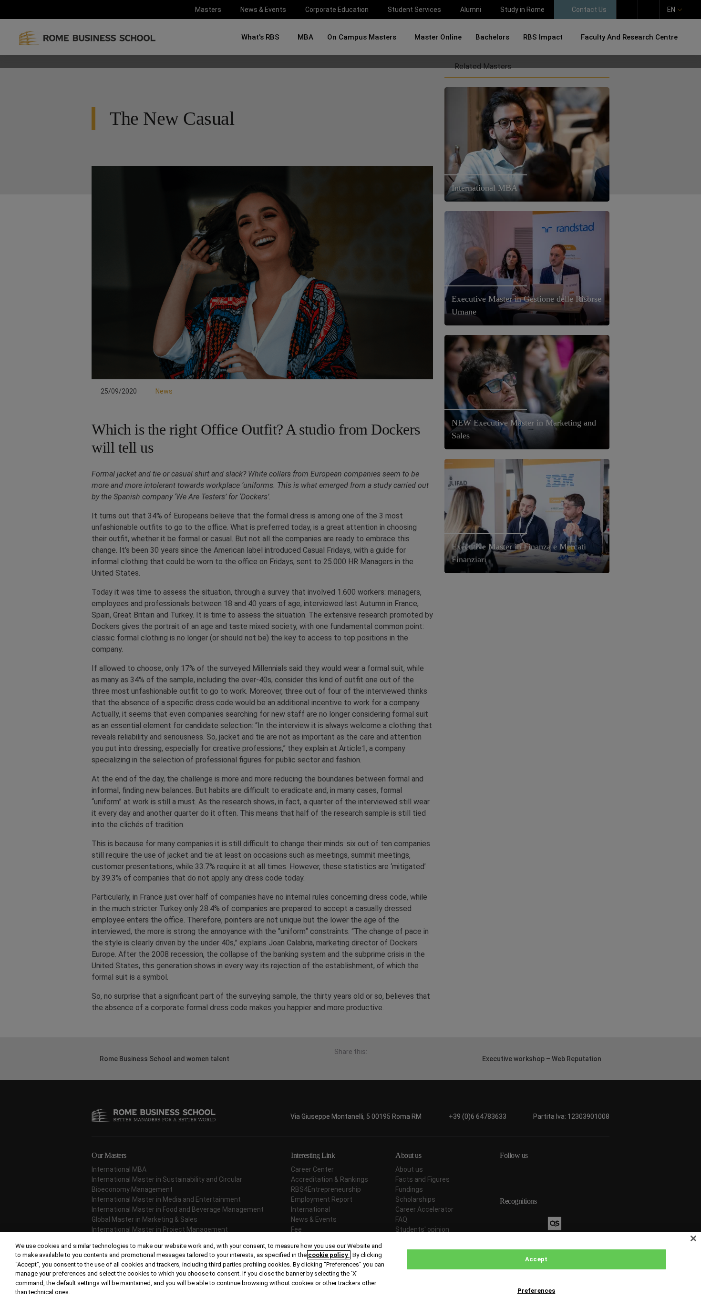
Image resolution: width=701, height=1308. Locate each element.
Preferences (536, 1290)
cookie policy (329, 1254)
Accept (536, 1259)
